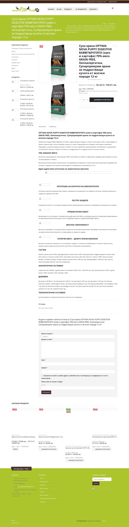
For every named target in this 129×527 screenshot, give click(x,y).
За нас (59, 9)
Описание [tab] (42, 126)
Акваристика (16, 62)
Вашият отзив (47, 339)
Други (13, 68)
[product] (15, 83)
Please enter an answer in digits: (52, 382)
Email (94, 107)
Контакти (93, 9)
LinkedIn (87, 107)
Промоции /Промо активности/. (104, 91)
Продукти (68, 9)
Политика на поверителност (48, 498)
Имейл (44, 368)
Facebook (80, 107)
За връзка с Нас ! (22, 469)
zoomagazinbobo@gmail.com (26, 486)
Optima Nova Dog (90, 91)
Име (43, 360)
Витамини (15, 65)
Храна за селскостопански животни (23, 54)
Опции (15, 449)
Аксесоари (15, 57)
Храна (115, 91)
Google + (90, 107)
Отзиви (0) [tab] (52, 126)
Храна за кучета (83, 93)
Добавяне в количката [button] (49, 449)
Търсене (95, 483)
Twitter (83, 107)
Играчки (14, 60)
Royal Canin (15, 71)
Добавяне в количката (102, 100)
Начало (51, 9)
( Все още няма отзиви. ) (94, 79)
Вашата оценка (47, 334)
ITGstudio (103, 521)
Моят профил (44, 488)
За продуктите (81, 9)
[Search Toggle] (101, 9)
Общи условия (44, 495)
